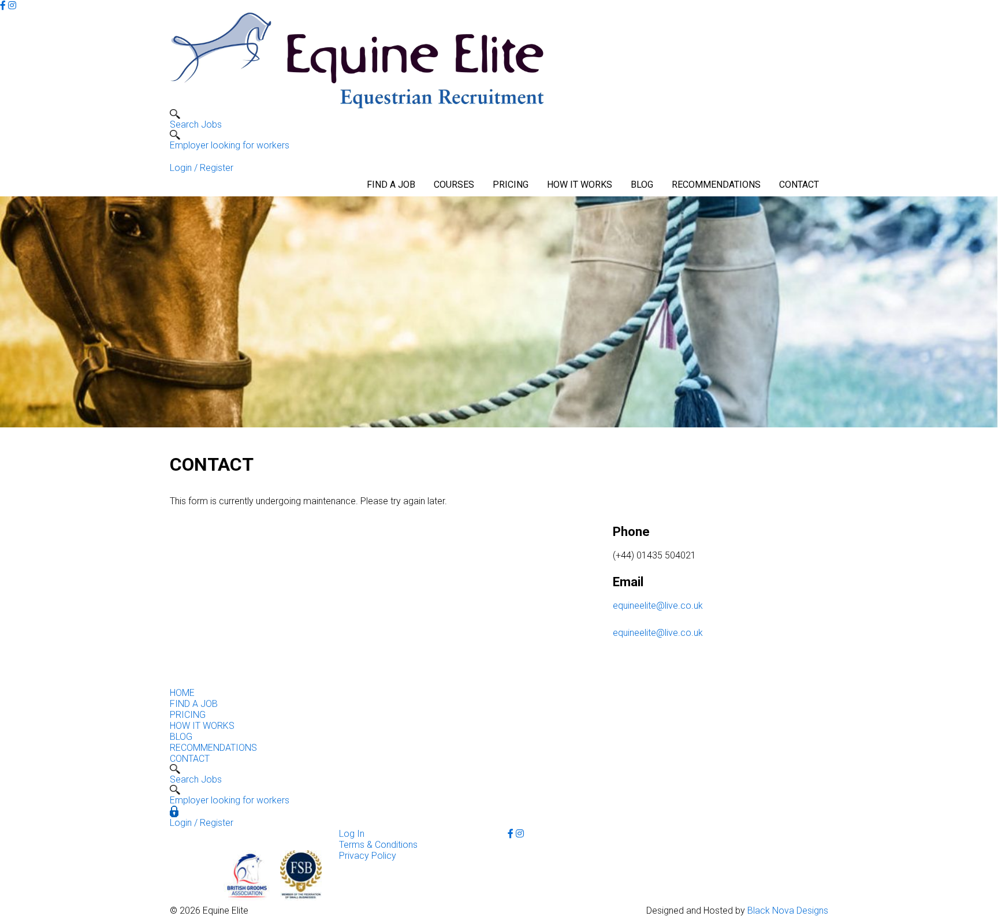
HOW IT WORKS (579, 184)
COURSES (454, 184)
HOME (182, 692)
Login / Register (201, 167)
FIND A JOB (391, 184)
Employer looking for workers (229, 145)
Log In (351, 833)
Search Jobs (196, 124)
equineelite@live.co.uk (658, 605)
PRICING (510, 184)
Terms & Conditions (378, 844)
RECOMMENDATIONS (716, 184)
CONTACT (799, 184)
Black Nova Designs (787, 910)
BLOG (642, 184)
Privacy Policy (367, 855)
